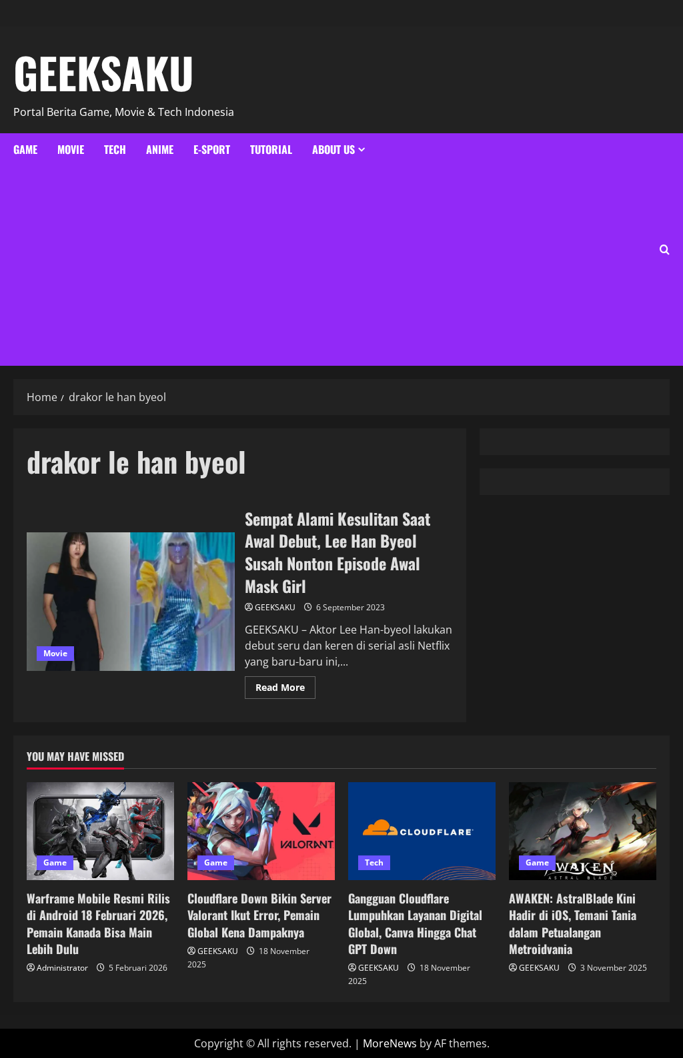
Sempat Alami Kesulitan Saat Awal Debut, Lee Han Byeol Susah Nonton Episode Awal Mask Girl (131, 601)
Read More (285, 685)
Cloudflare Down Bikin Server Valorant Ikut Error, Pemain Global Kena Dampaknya (259, 914)
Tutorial (271, 149)
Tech (115, 149)
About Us (333, 149)
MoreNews (390, 1043)
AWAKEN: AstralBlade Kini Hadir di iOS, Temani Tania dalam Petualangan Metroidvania (572, 923)
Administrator (62, 967)
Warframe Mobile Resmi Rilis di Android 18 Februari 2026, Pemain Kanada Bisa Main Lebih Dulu (98, 923)
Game (25, 149)
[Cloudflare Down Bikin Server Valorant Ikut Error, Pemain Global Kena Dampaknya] (261, 831)
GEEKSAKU (103, 72)
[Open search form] (665, 250)
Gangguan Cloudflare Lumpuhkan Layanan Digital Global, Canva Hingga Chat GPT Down (415, 923)
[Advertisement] (189, 266)
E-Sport (211, 149)
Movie (70, 149)
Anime (159, 149)
